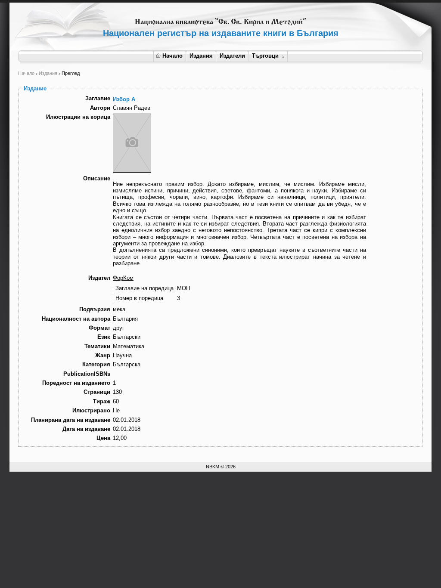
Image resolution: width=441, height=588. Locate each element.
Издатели (232, 56)
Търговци (265, 56)
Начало (172, 56)
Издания (201, 56)
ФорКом (123, 278)
